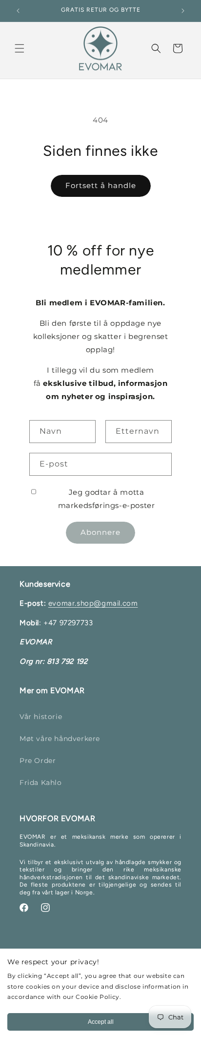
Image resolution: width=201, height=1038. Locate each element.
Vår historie (41, 716)
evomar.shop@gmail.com (93, 603)
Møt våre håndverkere (60, 738)
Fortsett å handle (100, 185)
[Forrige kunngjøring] (18, 10)
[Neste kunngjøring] (183, 10)
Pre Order (38, 760)
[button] (19, 48)
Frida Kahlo (41, 782)
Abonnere (100, 532)
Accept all (101, 1021)
